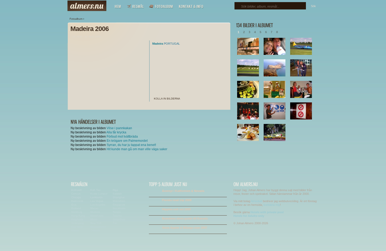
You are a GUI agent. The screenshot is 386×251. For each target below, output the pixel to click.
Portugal (172, 43)
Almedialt (256, 201)
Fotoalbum (76, 18)
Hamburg (76, 212)
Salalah (117, 193)
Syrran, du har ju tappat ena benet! (131, 145)
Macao (94, 208)
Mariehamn (97, 215)
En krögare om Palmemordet (127, 141)
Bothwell (76, 190)
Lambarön (96, 197)
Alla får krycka (116, 132)
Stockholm (119, 208)
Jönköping (77, 223)
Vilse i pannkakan (119, 128)
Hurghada (77, 219)
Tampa (117, 212)
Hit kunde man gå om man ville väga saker (137, 149)
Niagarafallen (98, 226)
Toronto (117, 215)
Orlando (95, 230)
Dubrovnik (77, 201)
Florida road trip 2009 (176, 200)
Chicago (76, 197)
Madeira (157, 43)
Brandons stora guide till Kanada (185, 218)
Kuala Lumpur (98, 193)
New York (96, 223)
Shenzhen (119, 201)
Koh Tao (95, 190)
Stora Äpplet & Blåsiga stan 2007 (184, 227)
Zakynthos (119, 219)
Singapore (119, 204)
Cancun (76, 193)
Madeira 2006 (89, 28)
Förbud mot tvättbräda (122, 136)
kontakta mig (272, 204)
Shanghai (118, 197)
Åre (115, 223)
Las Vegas (96, 201)
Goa (73, 204)
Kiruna (75, 230)
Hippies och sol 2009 (176, 209)
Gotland (76, 208)
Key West (77, 226)
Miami (93, 219)
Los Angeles (97, 204)
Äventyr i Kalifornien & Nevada (183, 190)
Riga (115, 190)
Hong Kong (78, 215)
